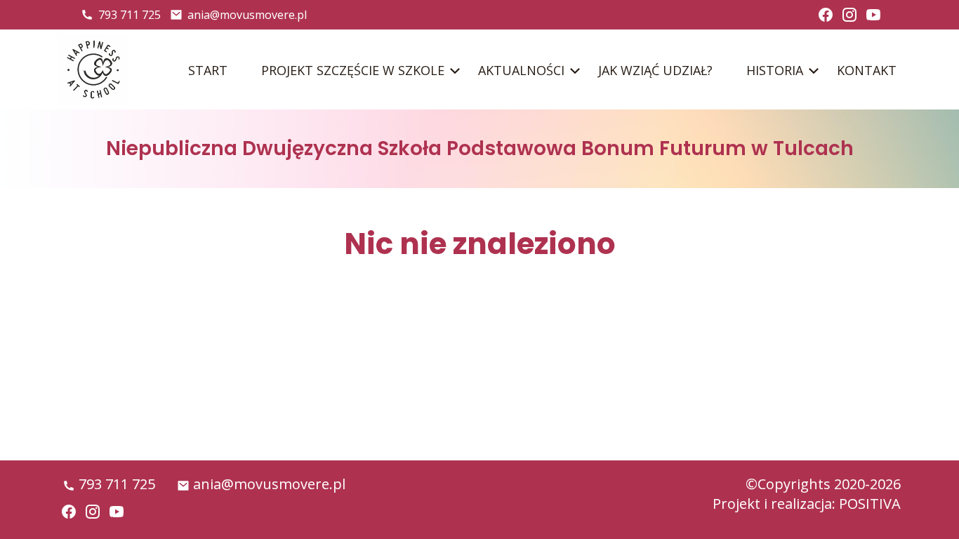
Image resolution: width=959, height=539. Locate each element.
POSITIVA (870, 503)
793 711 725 (129, 14)
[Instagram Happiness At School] (849, 14)
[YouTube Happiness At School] (873, 14)
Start (207, 70)
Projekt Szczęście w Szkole (352, 70)
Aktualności (521, 70)
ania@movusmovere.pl (247, 14)
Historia (774, 70)
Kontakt (867, 70)
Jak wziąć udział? (655, 70)
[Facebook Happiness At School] (825, 14)
